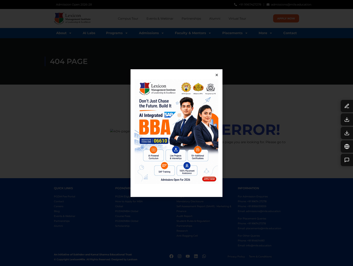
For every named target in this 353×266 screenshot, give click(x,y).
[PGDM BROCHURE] (347, 119)
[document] (176, 133)
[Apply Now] (347, 106)
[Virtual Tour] (347, 146)
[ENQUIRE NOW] (347, 160)
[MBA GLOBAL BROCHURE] (347, 133)
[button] (216, 75)
